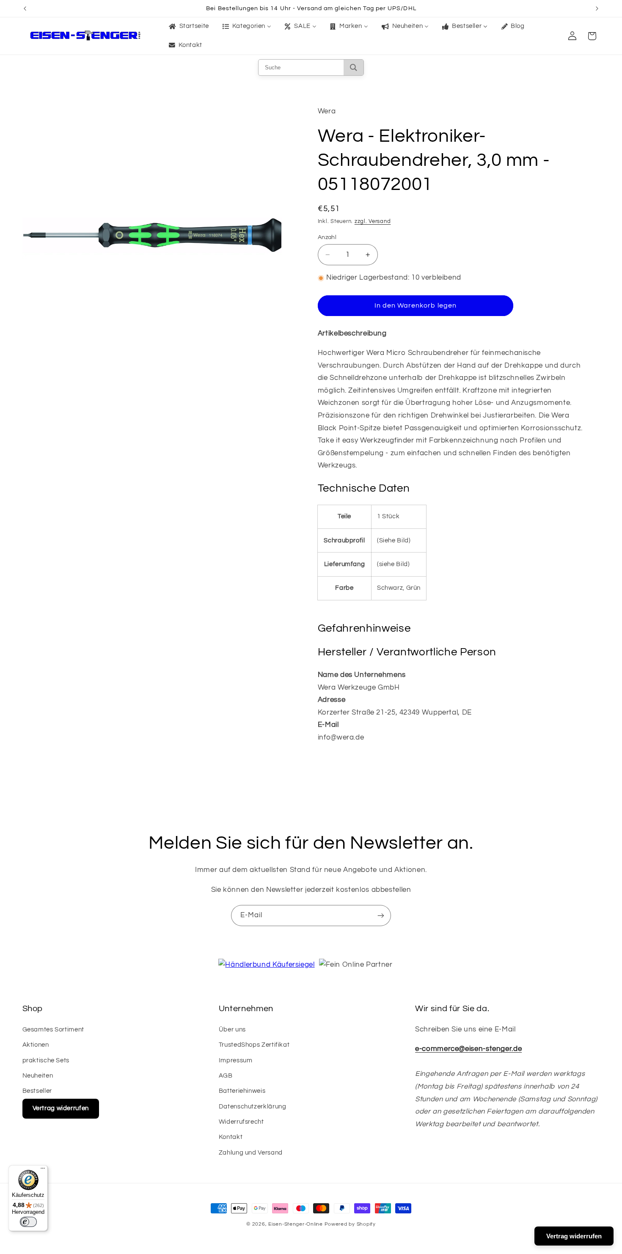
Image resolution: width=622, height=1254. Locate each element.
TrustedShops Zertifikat (254, 1045)
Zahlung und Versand (251, 1153)
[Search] (353, 67)
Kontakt (230, 1137)
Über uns (232, 1029)
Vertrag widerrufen (61, 1108)
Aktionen (35, 1045)
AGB (226, 1075)
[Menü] (43, 1170)
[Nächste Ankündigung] (597, 8)
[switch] (28, 1222)
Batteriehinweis (242, 1091)
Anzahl (327, 237)
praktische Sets (45, 1060)
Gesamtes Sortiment (53, 1029)
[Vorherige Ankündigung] (25, 8)
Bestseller (37, 1091)
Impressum (236, 1060)
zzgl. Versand (373, 221)
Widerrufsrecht (241, 1122)
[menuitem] (188, 26)
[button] (592, 36)
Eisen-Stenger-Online (295, 1224)
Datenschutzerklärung (252, 1106)
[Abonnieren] (381, 915)
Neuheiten (37, 1075)
